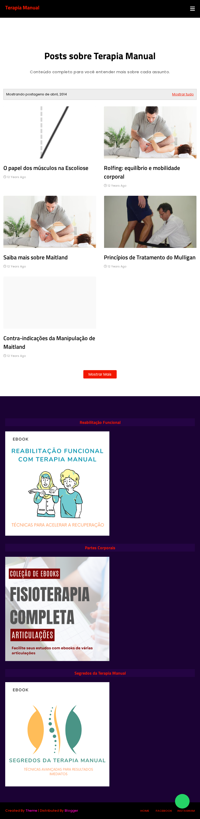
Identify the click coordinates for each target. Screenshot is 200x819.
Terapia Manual (22, 7)
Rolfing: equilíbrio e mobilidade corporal (142, 172)
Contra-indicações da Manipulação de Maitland (49, 342)
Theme (31, 810)
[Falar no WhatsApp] (182, 801)
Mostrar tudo (183, 94)
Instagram (186, 811)
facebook (164, 811)
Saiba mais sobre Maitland (35, 257)
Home (144, 811)
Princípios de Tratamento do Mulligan (150, 257)
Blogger (71, 810)
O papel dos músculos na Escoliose (45, 167)
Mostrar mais (100, 374)
